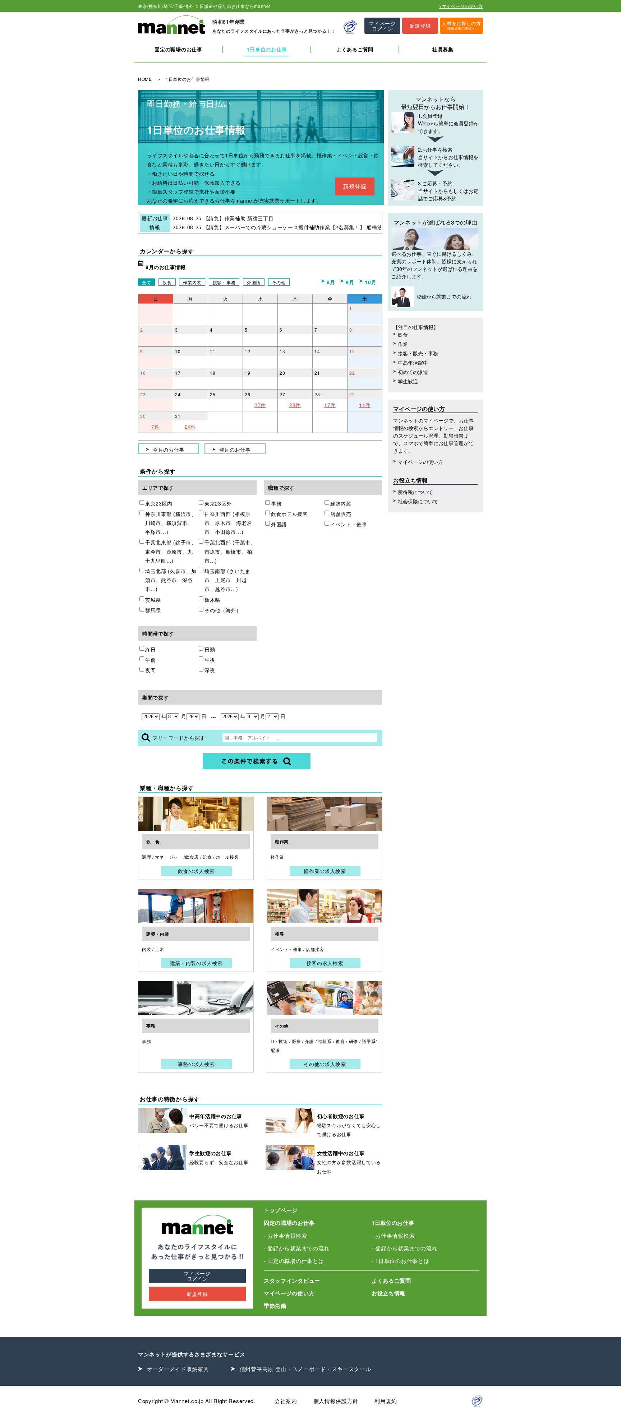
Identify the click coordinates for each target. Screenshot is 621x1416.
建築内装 (340, 503)
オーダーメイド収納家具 (178, 1369)
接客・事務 (224, 282)
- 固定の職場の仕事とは (294, 1260)
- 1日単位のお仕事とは (400, 1260)
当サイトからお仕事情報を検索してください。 (448, 157)
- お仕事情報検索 (285, 1235)
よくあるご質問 (354, 49)
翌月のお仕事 (235, 449)
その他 (279, 282)
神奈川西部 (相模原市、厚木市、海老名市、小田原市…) (228, 522)
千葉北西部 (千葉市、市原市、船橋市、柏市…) (230, 551)
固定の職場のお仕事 (178, 49)
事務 (276, 503)
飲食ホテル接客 (289, 513)
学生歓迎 (408, 381)
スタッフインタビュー (292, 1280)
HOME (145, 79)
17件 (330, 405)
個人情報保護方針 (336, 1401)
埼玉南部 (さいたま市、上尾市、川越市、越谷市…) (227, 579)
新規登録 (355, 186)
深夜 (209, 670)
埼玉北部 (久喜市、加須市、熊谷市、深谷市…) (171, 579)
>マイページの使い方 (461, 6)
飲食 (166, 282)
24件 (190, 426)
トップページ (281, 1210)
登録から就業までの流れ (444, 296)
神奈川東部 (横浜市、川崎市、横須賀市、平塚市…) (171, 522)
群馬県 (153, 610)
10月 (370, 282)
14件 (365, 405)
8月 (331, 282)
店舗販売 (340, 513)
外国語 (254, 282)
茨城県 (153, 599)
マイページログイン (197, 1276)
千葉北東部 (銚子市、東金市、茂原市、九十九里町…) (171, 551)
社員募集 (443, 49)
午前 (150, 659)
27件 (260, 405)
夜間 (150, 670)
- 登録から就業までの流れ (297, 1248)
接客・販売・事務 (418, 353)
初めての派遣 (413, 371)
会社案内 (286, 1401)
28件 (295, 405)
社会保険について (418, 501)
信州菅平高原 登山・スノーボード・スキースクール (305, 1369)
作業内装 (192, 282)
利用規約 (385, 1401)
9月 (350, 282)
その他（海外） (223, 610)
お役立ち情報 (388, 1293)
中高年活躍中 (413, 362)
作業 (403, 343)
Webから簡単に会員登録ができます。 (448, 123)
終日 (150, 649)
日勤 (209, 649)
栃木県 (212, 599)
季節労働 (275, 1306)
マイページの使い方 (420, 461)
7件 (155, 426)
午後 (209, 659)
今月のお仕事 (168, 449)
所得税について (415, 491)
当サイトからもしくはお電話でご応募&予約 (448, 191)
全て (146, 282)
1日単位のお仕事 (267, 49)
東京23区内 (158, 503)
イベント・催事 (348, 524)
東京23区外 (218, 503)
